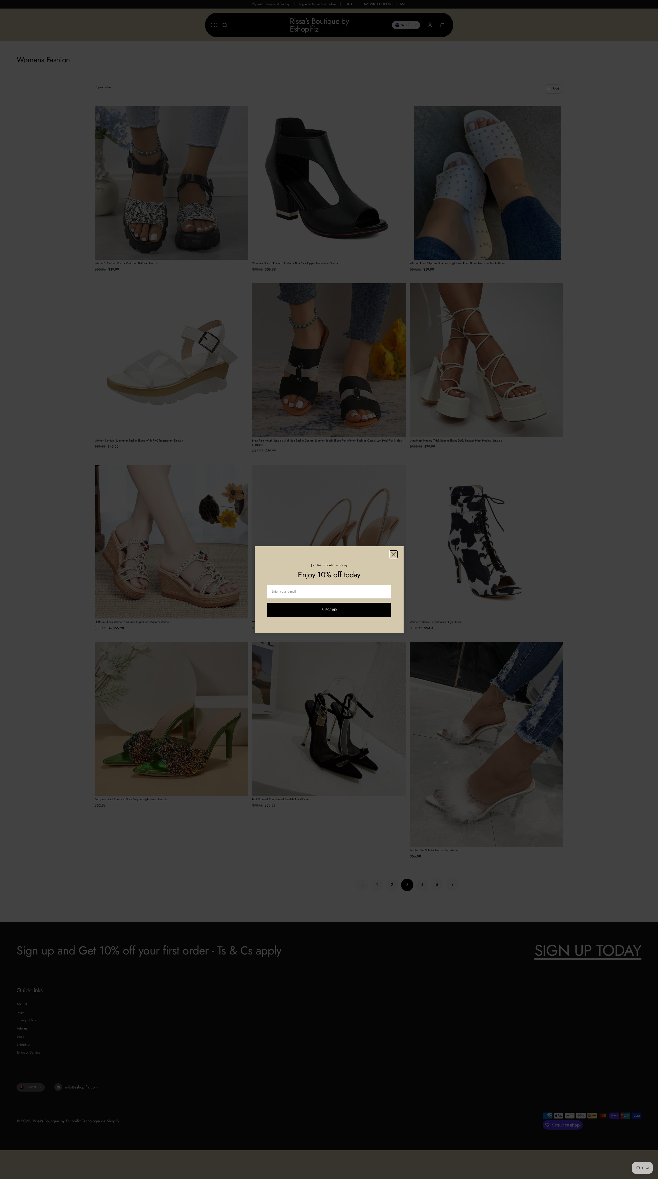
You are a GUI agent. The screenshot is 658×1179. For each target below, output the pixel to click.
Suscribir (333, 610)
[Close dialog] (393, 554)
